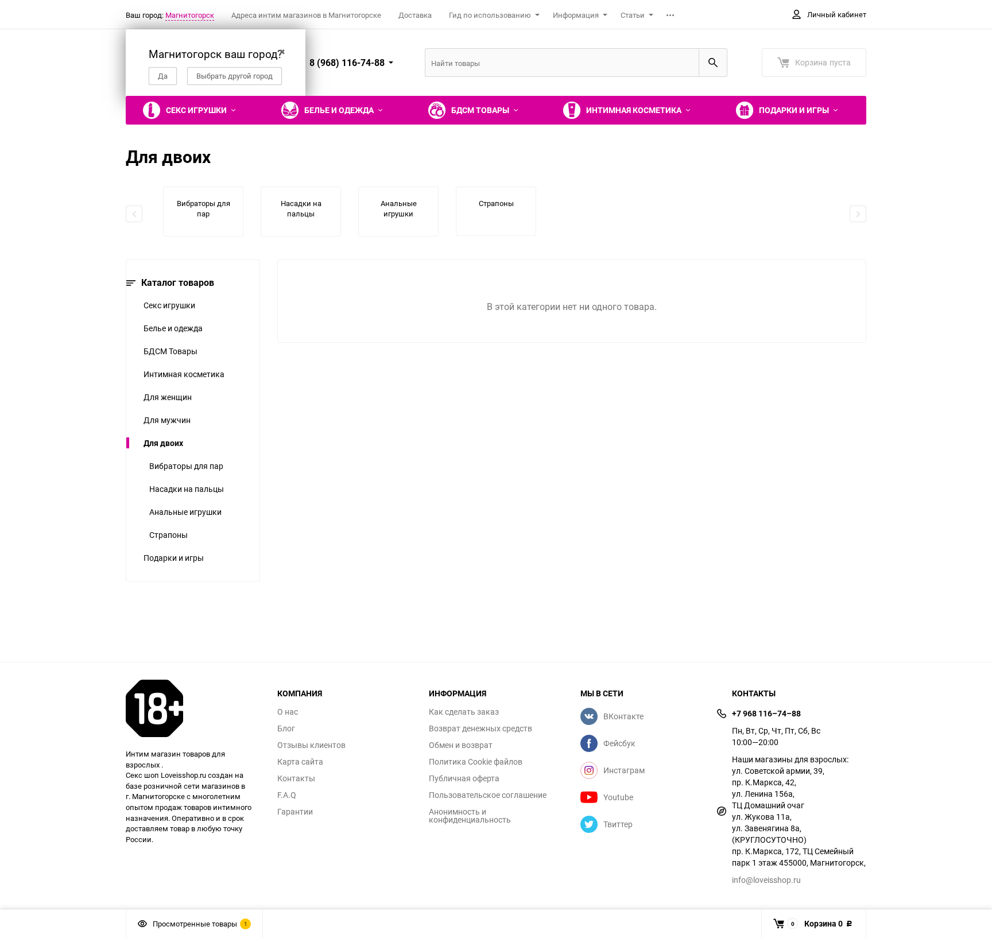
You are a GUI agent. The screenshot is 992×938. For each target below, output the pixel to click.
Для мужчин (167, 419)
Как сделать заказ (464, 712)
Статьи (633, 15)
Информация (576, 15)
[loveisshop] (193, 708)
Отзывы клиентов (311, 745)
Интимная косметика (184, 374)
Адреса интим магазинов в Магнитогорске (306, 15)
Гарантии (295, 812)
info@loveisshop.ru (766, 879)
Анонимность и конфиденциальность (470, 816)
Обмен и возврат (461, 745)
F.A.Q (286, 795)
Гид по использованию (490, 15)
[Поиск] (713, 62)
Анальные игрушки (185, 511)
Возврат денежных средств (480, 728)
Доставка (415, 15)
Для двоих (163, 442)
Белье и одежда (173, 328)
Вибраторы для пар (186, 465)
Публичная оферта (464, 778)
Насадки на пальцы (186, 488)
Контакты (296, 778)
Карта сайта (300, 762)
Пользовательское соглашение (488, 795)
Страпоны (168, 534)
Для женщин (168, 397)
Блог (286, 728)
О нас (287, 712)
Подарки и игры (174, 557)
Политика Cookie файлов (475, 762)
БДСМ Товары (170, 351)
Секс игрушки (169, 305)
